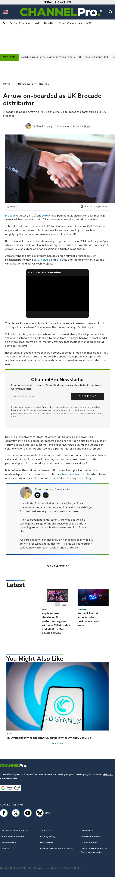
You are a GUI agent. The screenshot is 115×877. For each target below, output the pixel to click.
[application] (57, 293)
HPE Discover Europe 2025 (94, 56)
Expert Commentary (70, 23)
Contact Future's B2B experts (56, 848)
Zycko (86, 474)
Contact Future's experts (14, 830)
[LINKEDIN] (38, 495)
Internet (43, 83)
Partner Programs (20, 23)
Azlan (73, 474)
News (87, 126)
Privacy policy (47, 836)
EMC (37, 259)
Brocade (10, 215)
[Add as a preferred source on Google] (10, 788)
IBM (58, 259)
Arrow (46, 215)
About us (45, 830)
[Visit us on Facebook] (3, 813)
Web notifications (90, 836)
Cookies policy (8, 842)
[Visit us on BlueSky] (38, 813)
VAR (37, 23)
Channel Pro (65, 2)
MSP (89, 23)
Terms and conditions (12, 836)
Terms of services (51, 407)
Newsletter (103, 206)
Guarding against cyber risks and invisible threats (48, 56)
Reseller (49, 23)
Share (12, 206)
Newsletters (46, 842)
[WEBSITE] (46, 495)
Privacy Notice (18, 410)
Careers (4, 848)
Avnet (65, 474)
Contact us (87, 830)
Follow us (88, 206)
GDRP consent (89, 842)
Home (6, 83)
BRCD (31, 215)
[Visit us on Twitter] (15, 813)
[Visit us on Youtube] (27, 813)
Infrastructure (24, 83)
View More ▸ (57, 744)
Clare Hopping (44, 126)
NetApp (45, 259)
